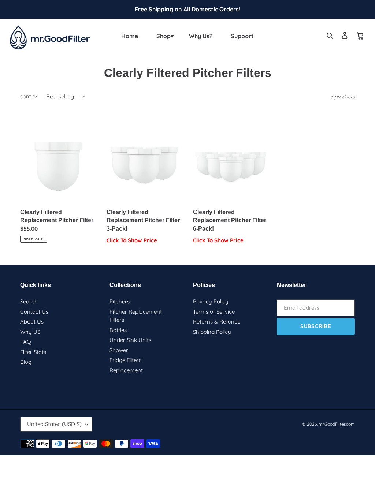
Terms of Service (214, 311)
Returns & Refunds (216, 321)
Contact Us (34, 311)
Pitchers (119, 301)
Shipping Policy (212, 331)
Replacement (126, 370)
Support (242, 36)
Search (29, 301)
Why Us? (200, 36)
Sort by (29, 97)
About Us (32, 321)
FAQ (25, 341)
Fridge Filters (125, 360)
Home (129, 36)
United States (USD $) (54, 424)
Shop (163, 36)
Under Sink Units (130, 339)
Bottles (118, 330)
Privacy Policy (211, 301)
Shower (118, 350)
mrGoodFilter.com (337, 424)
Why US (30, 331)
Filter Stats (33, 351)
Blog (25, 361)
